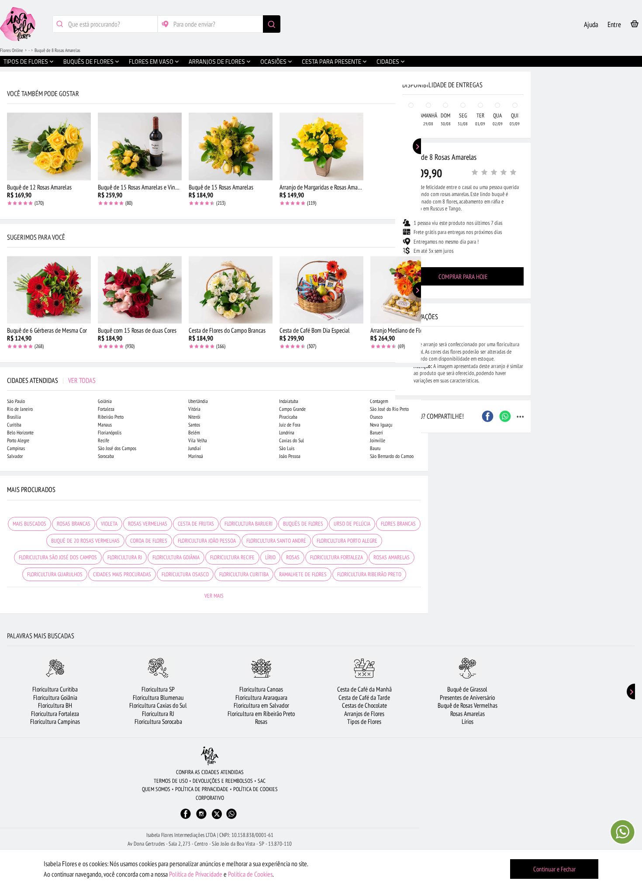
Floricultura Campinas (55, 721)
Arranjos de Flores (364, 713)
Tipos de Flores (364, 721)
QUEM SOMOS (156, 789)
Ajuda (591, 24)
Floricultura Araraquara (261, 697)
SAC (262, 781)
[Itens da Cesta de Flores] (634, 25)
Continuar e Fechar (554, 869)
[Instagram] (201, 818)
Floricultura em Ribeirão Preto (261, 713)
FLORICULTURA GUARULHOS (55, 574)
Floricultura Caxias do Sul (158, 705)
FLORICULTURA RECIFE (232, 557)
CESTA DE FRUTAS (196, 523)
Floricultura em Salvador (261, 705)
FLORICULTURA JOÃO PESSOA (207, 540)
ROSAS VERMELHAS (147, 523)
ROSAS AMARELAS (391, 557)
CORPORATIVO (210, 798)
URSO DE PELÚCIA (352, 523)
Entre (614, 24)
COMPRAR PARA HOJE (462, 276)
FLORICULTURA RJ (124, 557)
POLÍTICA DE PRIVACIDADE (201, 789)
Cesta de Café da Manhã (364, 689)
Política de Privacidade (195, 874)
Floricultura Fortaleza (55, 713)
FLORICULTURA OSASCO (185, 574)
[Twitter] (217, 814)
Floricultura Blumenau (158, 697)
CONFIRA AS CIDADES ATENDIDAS (210, 772)
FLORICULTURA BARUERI (248, 523)
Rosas (261, 721)
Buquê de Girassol (467, 689)
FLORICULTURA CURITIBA (244, 574)
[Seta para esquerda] (8, 187)
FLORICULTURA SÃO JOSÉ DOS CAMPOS (58, 557)
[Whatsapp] (231, 818)
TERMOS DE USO (171, 781)
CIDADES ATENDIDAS (51, 380)
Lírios (467, 721)
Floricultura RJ (158, 713)
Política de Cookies (250, 874)
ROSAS (293, 557)
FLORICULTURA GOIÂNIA (176, 557)
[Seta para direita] (419, 187)
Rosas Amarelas (467, 713)
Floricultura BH (55, 705)
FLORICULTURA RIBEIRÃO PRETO (369, 574)
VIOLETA (109, 523)
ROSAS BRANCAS (73, 523)
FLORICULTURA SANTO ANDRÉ (276, 540)
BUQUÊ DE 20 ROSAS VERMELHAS (85, 540)
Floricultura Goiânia (55, 697)
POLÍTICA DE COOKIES (255, 789)
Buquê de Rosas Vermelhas (467, 705)
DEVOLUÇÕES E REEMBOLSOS (223, 781)
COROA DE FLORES (148, 540)
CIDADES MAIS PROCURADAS (122, 574)
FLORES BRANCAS (398, 523)
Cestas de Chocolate (364, 705)
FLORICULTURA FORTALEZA (336, 557)
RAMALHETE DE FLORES (303, 574)
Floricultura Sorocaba (158, 721)
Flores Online (11, 50)
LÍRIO (270, 557)
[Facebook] (185, 818)
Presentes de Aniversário (467, 697)
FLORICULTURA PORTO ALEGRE (347, 540)
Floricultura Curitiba (55, 689)
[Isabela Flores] (209, 756)
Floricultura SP (158, 689)
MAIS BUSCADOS (29, 523)
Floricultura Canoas (261, 689)
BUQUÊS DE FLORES (303, 523)
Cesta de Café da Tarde (364, 697)
